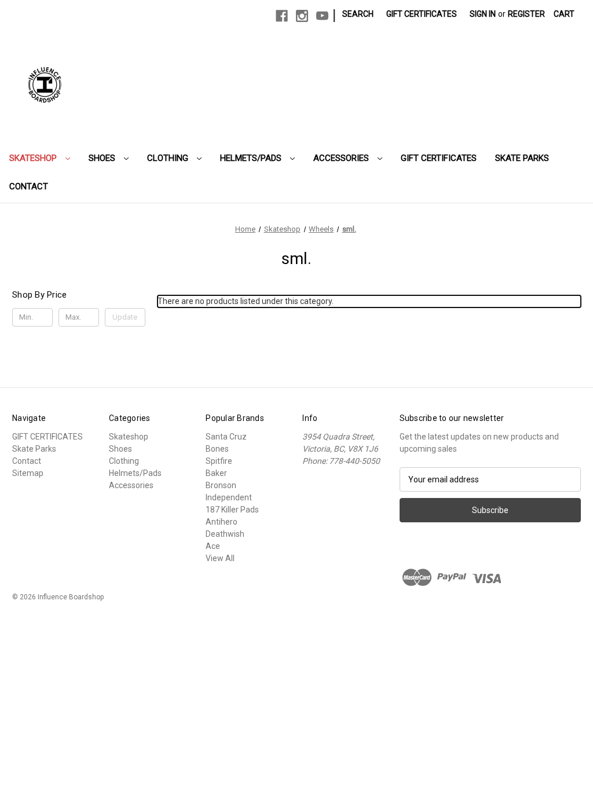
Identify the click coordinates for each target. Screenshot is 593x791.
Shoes (103, 158)
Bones (217, 448)
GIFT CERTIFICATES (439, 158)
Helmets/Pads (252, 158)
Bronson (221, 485)
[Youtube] (322, 16)
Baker (216, 473)
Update (124, 317)
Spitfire (219, 461)
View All (220, 558)
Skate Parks (522, 158)
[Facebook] (282, 16)
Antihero (221, 521)
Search (358, 14)
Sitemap (27, 473)
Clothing (169, 158)
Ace (213, 546)
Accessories (342, 158)
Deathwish (225, 534)
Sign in (483, 14)
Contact (28, 186)
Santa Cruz (226, 436)
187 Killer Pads (232, 509)
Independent (229, 497)
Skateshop (34, 158)
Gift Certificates (421, 14)
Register (526, 14)
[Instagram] (302, 16)
